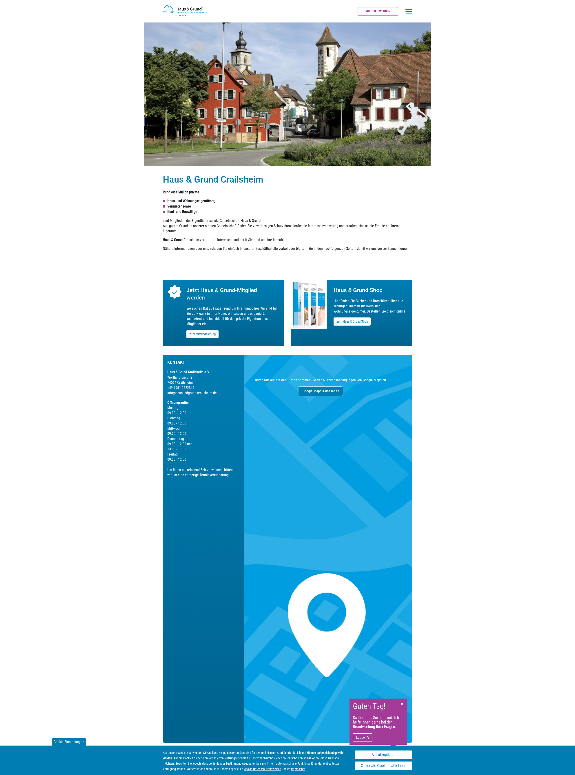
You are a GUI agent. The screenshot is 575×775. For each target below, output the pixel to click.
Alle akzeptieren (383, 755)
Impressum (298, 769)
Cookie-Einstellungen (69, 742)
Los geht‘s (362, 737)
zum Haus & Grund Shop (352, 321)
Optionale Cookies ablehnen (383, 766)
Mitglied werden (377, 11)
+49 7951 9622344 (180, 388)
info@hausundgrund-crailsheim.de (192, 393)
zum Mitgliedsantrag (202, 334)
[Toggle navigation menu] (408, 11)
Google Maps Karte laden (321, 391)
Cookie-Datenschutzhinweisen (262, 769)
